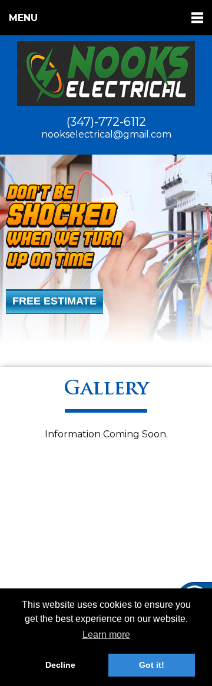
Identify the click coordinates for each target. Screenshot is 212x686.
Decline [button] (60, 665)
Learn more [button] (106, 635)
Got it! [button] (151, 665)
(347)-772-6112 (106, 122)
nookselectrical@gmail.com (106, 134)
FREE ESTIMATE (54, 301)
